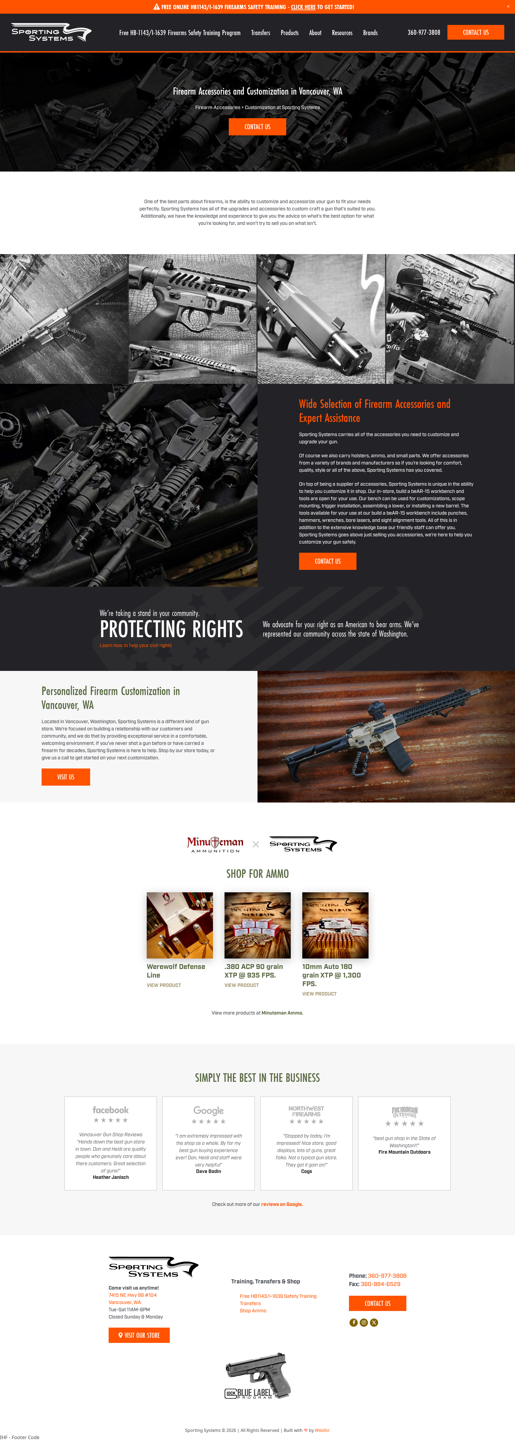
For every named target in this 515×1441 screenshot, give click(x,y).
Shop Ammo (253, 1311)
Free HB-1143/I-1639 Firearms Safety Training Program (180, 32)
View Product (164, 985)
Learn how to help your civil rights (136, 645)
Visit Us (65, 777)
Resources (342, 32)
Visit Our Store (141, 1335)
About (315, 32)
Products (290, 32)
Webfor (322, 1430)
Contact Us (476, 32)
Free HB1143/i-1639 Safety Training (278, 1296)
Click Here (303, 7)
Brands (370, 32)
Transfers (260, 32)
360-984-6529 (380, 1284)
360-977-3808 (424, 32)
